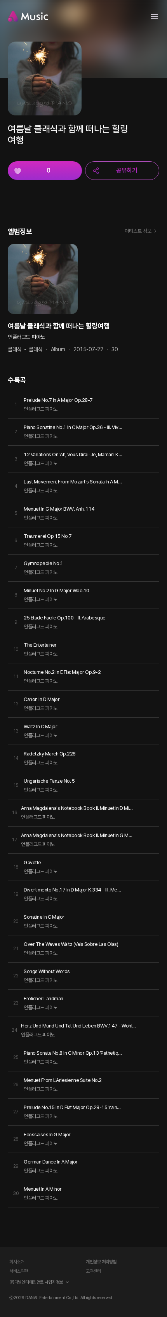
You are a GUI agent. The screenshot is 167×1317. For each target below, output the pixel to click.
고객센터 (93, 1271)
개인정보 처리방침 (101, 1261)
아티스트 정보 (138, 231)
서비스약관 (18, 1271)
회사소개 (16, 1261)
